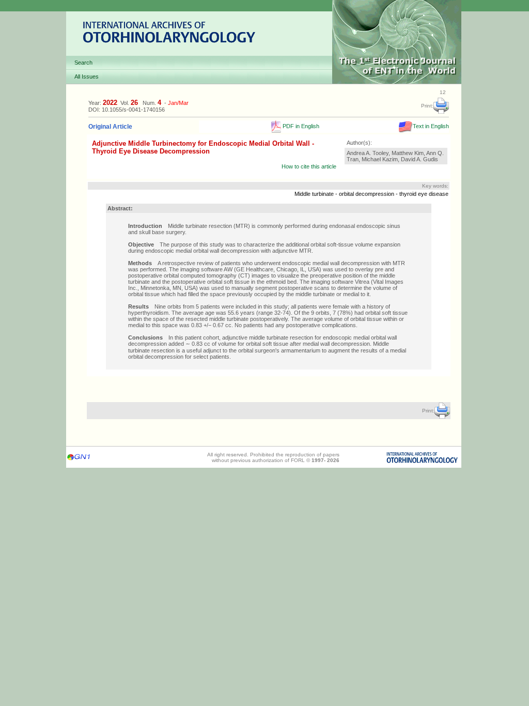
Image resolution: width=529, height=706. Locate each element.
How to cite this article (309, 166)
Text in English (431, 126)
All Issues (86, 76)
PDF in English (300, 126)
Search (83, 62)
